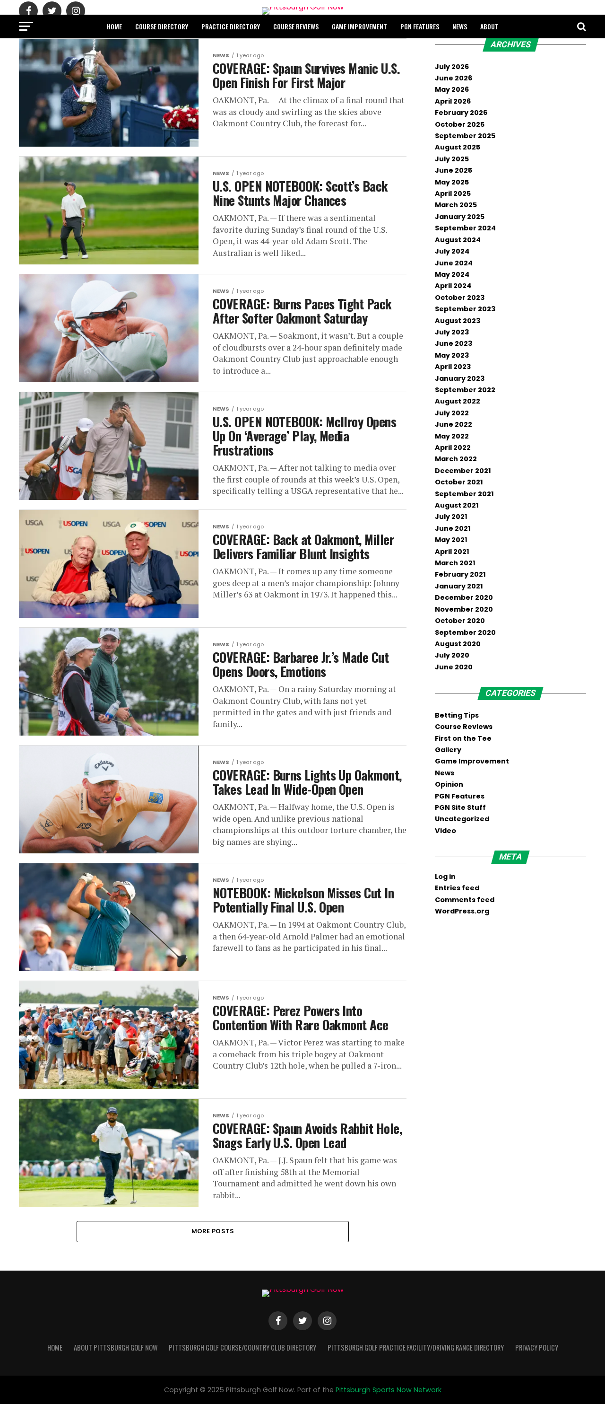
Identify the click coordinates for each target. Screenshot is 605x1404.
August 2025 (457, 147)
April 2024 (453, 285)
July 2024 (452, 251)
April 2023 (453, 366)
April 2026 (453, 101)
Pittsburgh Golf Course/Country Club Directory (242, 1347)
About (489, 26)
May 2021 (451, 539)
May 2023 (452, 355)
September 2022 (465, 390)
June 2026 (453, 78)
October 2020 (460, 620)
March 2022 (456, 459)
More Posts (212, 1231)
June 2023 (453, 343)
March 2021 (455, 563)
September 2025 (465, 135)
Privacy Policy (536, 1347)
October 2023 (459, 297)
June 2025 (453, 170)
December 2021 (463, 470)
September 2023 (465, 309)
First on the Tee (463, 738)
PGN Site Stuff (460, 807)
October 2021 (459, 482)
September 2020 (465, 632)
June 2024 (454, 263)
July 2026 (452, 66)
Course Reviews (296, 26)
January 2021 (459, 586)
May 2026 (452, 89)
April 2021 (452, 551)
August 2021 (457, 505)
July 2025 (452, 159)
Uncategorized (462, 819)
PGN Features (419, 26)
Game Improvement (359, 26)
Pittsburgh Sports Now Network (388, 1390)
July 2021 (451, 516)
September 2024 (465, 228)
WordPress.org (462, 911)
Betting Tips (457, 715)
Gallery (448, 750)
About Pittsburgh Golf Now (115, 1347)
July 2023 (452, 332)
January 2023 (459, 378)
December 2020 (464, 597)
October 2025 (459, 124)
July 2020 (452, 655)
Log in (445, 876)
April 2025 (453, 193)
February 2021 (460, 574)
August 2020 (458, 644)
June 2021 (453, 528)
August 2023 (457, 320)
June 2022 (453, 424)
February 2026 (461, 112)
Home (114, 26)
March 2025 (456, 205)
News (459, 26)
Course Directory (161, 26)
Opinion (449, 784)
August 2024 (458, 240)
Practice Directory (230, 26)
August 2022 (457, 401)
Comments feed (464, 899)
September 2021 (464, 494)
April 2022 (453, 447)
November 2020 (464, 609)
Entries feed (457, 888)
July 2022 (452, 413)
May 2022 (452, 436)
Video (445, 830)
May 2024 (452, 274)
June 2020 (454, 667)
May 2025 (452, 182)
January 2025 (459, 216)
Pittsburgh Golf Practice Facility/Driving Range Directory (416, 1347)
